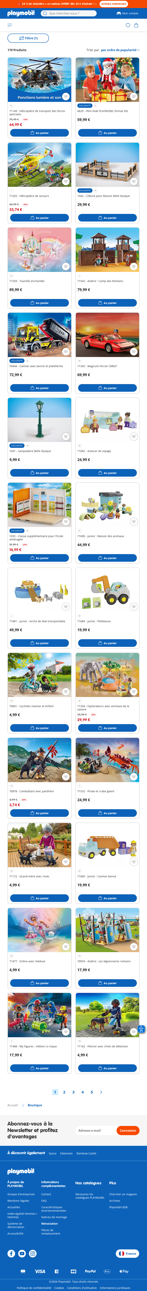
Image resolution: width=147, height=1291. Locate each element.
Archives (114, 1200)
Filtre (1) (31, 38)
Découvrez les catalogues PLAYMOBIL (90, 1195)
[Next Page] (101, 1092)
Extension (66, 1153)
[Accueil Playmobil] (21, 13)
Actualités (13, 1207)
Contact (46, 1194)
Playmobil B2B (118, 1207)
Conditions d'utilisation (82, 1288)
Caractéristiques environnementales (53, 1208)
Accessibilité (15, 1233)
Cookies (59, 1288)
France (131, 1254)
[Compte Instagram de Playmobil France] (33, 1253)
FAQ (44, 1200)
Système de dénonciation (15, 1225)
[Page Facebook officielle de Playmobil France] (11, 1253)
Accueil (12, 1105)
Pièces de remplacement (50, 1231)
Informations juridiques (115, 1288)
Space (52, 1153)
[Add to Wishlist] (66, 96)
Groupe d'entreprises (21, 1194)
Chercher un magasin (123, 1194)
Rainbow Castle (86, 1153)
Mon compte (130, 13)
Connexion (128, 1130)
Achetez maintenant (113, 4)
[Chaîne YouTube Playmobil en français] (22, 1253)
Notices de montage (54, 1217)
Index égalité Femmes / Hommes (22, 1215)
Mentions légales (18, 1200)
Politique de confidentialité (34, 1288)
